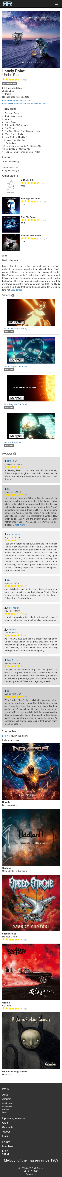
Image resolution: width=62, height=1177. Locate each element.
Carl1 (9, 580)
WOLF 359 (12, 660)
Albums (6, 1099)
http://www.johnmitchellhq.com (16, 100)
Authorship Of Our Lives (15, 366)
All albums (7, 1103)
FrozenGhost (13, 534)
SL (8, 488)
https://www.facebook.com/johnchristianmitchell (24, 103)
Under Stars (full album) (15, 328)
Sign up (5, 1153)
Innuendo (11, 629)
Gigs (5, 1122)
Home (5, 1088)
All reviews (7, 1106)
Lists (5, 1136)
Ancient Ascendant (13, 442)
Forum (6, 1142)
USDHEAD (12, 461)
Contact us (31, 1174)
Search (5, 1112)
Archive (5, 1109)
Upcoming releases (13, 1118)
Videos (6, 1131)
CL (8, 690)
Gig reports (7, 1127)
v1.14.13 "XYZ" (31, 1171)
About (5, 1094)
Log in (5, 735)
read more (17, 289)
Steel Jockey (13, 607)
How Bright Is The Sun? (15, 404)
